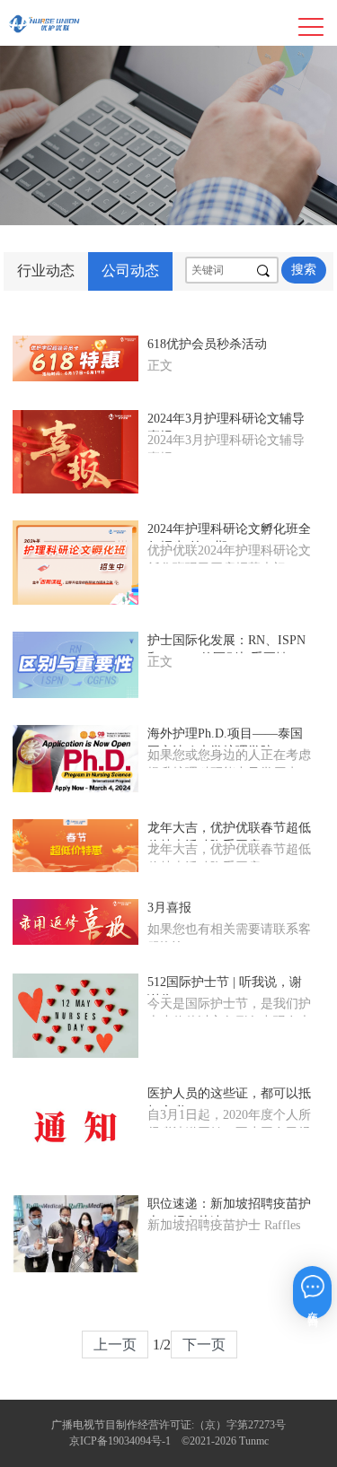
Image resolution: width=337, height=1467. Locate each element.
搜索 (303, 269)
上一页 (115, 1344)
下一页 (204, 1344)
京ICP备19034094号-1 (120, 1441)
